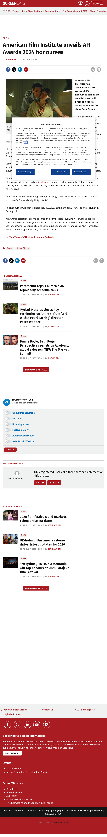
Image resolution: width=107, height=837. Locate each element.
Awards (10, 248)
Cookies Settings (25, 172)
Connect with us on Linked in (27, 724)
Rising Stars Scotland (32, 11)
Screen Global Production (19, 799)
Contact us (47, 709)
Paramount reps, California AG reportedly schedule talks (42, 288)
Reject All (61, 172)
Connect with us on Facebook (7, 724)
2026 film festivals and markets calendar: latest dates (43, 519)
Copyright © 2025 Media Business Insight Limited (77, 810)
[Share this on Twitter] (14, 69)
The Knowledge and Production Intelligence (29, 802)
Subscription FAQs (53, 814)
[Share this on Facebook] (8, 69)
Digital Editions (12, 714)
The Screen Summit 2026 (75, 11)
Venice (16, 11)
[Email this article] (26, 69)
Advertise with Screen (15, 709)
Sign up (10, 449)
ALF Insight (12, 795)
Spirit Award (43, 182)
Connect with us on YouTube (36, 724)
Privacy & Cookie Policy (38, 810)
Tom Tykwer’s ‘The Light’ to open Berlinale (31, 237)
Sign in (62, 63)
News (6, 37)
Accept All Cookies (81, 172)
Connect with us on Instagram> (46, 724)
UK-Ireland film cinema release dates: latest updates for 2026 (42, 542)
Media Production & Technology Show (26, 772)
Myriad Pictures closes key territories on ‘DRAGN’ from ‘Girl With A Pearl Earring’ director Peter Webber (43, 316)
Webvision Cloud (61, 822)
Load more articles (36, 369)
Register (54, 482)
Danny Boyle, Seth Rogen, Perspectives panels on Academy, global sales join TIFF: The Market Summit (44, 347)
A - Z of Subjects (86, 709)
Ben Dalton (54, 525)
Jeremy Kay (12, 59)
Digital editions (52, 11)
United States (23, 248)
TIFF (8, 11)
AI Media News (14, 792)
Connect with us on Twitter (17, 724)
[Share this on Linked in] (20, 69)
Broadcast (11, 789)
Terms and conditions (12, 810)
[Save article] (98, 69)
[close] (101, 63)
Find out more (12, 753)
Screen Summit (14, 768)
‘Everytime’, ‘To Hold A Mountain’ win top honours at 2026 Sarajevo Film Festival (44, 568)
